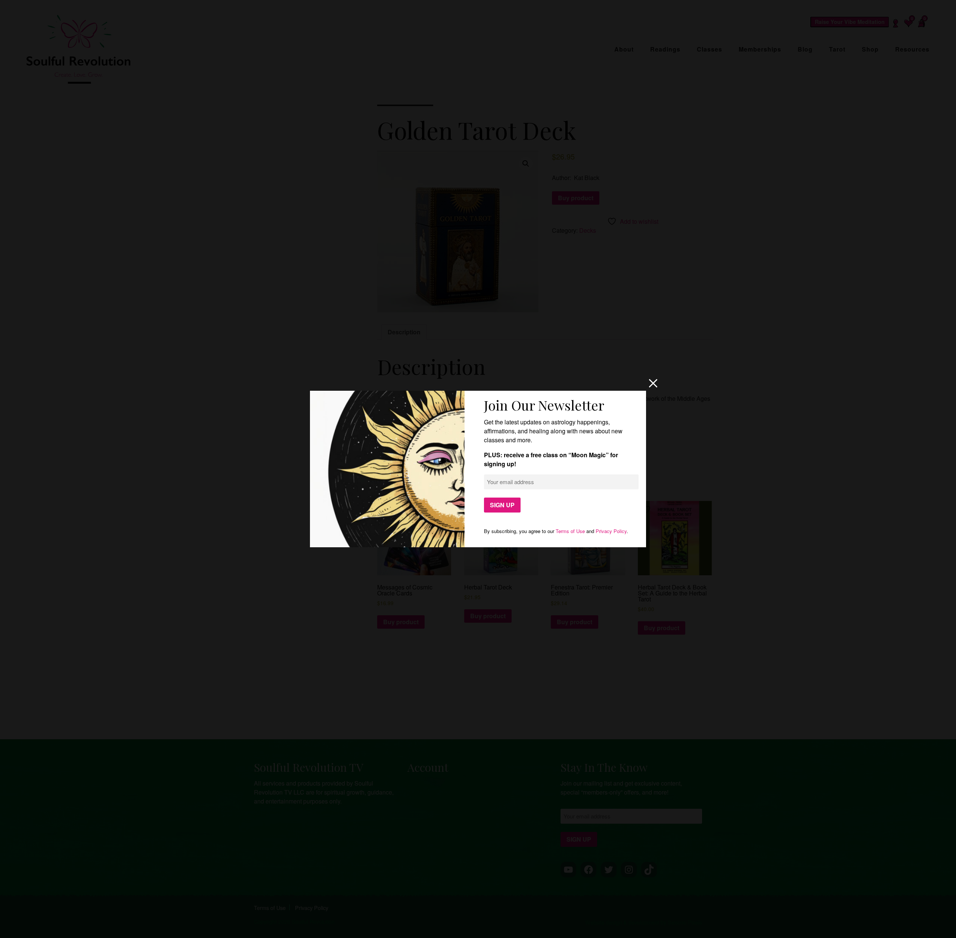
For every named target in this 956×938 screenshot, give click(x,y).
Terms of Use (570, 531)
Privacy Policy (611, 531)
